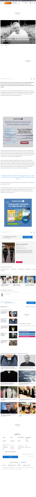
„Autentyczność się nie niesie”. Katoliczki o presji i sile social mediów (4, 341)
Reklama (23, 467)
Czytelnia (12, 440)
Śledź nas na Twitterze (25, 334)
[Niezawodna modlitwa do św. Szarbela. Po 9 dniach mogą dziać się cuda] (13, 328)
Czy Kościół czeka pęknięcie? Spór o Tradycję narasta (26, 415)
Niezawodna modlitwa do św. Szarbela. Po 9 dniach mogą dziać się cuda (4, 327)
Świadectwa (12, 447)
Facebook (32, 0)
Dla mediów (19, 467)
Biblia (1, 0)
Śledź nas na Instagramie (25, 336)
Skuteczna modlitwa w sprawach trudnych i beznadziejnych (4, 312)
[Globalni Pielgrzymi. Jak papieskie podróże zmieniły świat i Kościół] (6, 279)
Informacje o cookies (27, 467)
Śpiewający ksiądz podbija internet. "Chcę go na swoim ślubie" (8, 399)
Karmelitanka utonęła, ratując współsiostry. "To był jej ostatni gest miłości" (27, 383)
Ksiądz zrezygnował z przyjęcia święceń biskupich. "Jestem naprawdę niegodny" (7, 383)
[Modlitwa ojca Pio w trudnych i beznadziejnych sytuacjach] (13, 335)
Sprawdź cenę (19, 262)
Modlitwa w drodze (10, 0)
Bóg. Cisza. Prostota (22, 244)
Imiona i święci (12, 448)
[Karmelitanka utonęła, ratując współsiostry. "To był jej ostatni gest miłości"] (27, 376)
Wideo (27, 440)
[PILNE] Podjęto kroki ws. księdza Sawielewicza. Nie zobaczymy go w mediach (9, 415)
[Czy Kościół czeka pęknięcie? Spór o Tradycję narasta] (27, 408)
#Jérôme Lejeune (21, 269)
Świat (4, 437)
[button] (30, 3)
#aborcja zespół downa (4, 269)
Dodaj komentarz (31, 302)
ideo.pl (20, 469)
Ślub (3, 448)
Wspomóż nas (28, 237)
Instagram (35, 0)
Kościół (8, 274)
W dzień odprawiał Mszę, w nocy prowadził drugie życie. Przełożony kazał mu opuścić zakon (4, 320)
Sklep (21, 0)
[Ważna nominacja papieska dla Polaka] (18, 279)
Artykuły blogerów (5, 447)
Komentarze (15, 3)
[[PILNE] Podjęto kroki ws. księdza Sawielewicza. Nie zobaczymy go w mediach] (9, 408)
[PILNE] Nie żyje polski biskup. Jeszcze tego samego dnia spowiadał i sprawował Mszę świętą (27, 368)
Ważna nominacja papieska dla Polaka (17, 285)
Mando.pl (19, 465)
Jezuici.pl (4, 465)
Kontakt (16, 467)
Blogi (14, 0)
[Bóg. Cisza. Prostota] (8, 253)
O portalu (3, 467)
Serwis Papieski (3, 286)
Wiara (19, 3)
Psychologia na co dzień (21, 447)
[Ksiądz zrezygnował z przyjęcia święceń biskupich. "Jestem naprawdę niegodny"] (9, 376)
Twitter (33, 0)
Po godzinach (21, 437)
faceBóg (18, 0)
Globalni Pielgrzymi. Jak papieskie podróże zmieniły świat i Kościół (5, 285)
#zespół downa (13, 269)
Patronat (32, 467)
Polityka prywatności (11, 467)
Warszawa (26, 2)
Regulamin (7, 467)
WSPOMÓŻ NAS (23, 462)
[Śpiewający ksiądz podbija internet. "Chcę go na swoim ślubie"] (9, 392)
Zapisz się (10, 456)
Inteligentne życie (28, 438)
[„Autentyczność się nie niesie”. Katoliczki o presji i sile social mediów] (13, 343)
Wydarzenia (15, 2)
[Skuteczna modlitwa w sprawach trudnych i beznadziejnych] (13, 314)
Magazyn (4, 0)
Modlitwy (19, 448)
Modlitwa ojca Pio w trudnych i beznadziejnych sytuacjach (4, 334)
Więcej (23, 2)
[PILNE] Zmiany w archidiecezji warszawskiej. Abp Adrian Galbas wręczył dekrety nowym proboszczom (27, 400)
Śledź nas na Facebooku (25, 332)
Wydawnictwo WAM (11, 465)
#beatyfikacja (28, 269)
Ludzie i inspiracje (28, 447)
